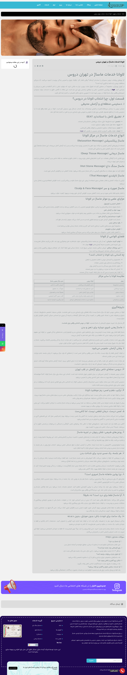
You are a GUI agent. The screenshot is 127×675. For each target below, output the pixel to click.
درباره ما (69, 5)
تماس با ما (79, 5)
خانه (123, 14)
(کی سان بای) (24, 649)
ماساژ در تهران (117, 14)
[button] (42, 66)
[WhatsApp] (2, 343)
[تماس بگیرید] (122, 671)
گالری (39, 5)
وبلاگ (89, 5)
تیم (54, 5)
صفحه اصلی (99, 5)
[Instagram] (2, 349)
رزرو (60, 5)
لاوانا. (81, 131)
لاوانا (90, 244)
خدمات (47, 5)
